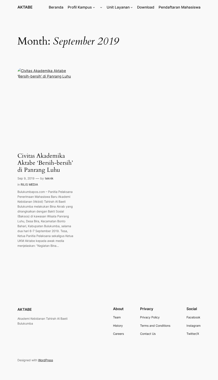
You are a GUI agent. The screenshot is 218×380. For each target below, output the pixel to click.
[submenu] (101, 7)
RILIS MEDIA (29, 184)
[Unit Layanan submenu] (132, 7)
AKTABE (25, 7)
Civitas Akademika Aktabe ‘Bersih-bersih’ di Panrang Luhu (45, 162)
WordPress (45, 360)
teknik (49, 178)
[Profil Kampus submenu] (94, 7)
